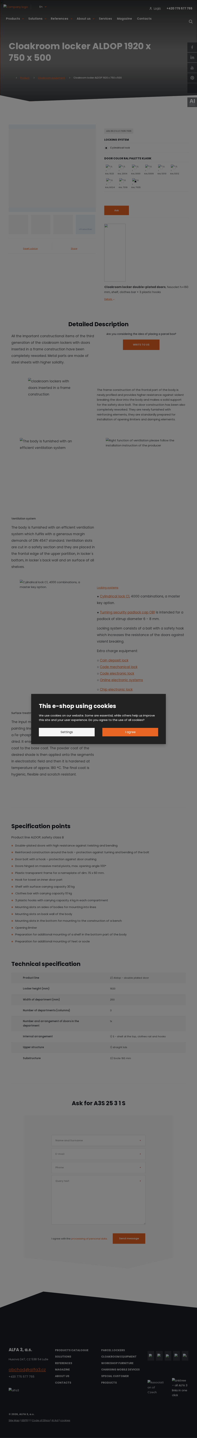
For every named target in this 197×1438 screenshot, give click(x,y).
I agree (130, 732)
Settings (67, 732)
